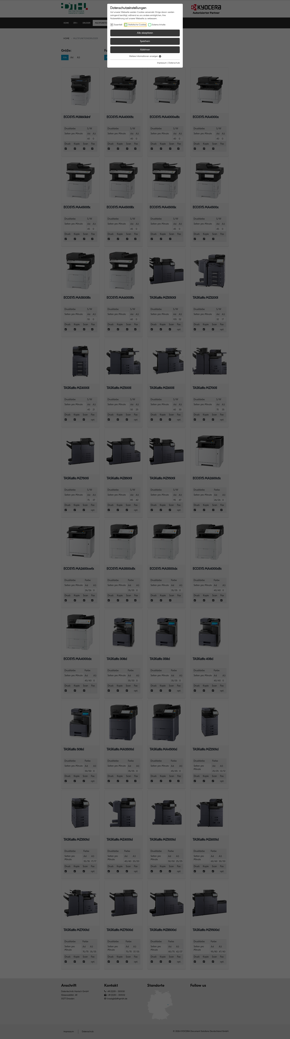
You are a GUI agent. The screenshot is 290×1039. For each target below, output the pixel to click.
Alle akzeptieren (145, 33)
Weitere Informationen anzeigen (144, 56)
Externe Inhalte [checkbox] (158, 24)
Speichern (145, 41)
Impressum (162, 63)
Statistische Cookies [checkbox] (137, 24)
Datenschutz (174, 63)
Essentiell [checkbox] (118, 24)
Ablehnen (145, 49)
